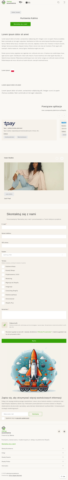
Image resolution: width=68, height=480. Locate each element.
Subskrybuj (35, 414)
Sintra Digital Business (15, 475)
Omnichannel (10, 299)
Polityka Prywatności (44, 332)
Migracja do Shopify (12, 282)
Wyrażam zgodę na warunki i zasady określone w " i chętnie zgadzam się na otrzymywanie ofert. (36, 333)
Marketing (9, 278)
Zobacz (6, 133)
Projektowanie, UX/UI (12, 274)
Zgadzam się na (17, 418)
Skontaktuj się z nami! (20, 24)
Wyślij (34, 340)
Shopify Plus (10, 303)
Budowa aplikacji (11, 295)
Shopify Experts (6, 457)
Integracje (9, 287)
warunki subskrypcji (22, 418)
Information (5, 465)
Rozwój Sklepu (10, 270)
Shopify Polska (6, 461)
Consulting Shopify (12, 291)
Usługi (3, 453)
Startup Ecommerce (7, 448)
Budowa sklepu (11, 266)
